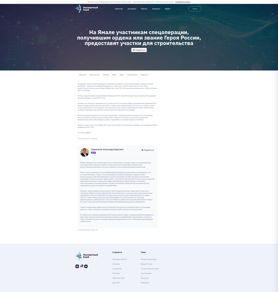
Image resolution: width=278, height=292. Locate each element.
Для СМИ (116, 283)
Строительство (132, 75)
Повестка (119, 9)
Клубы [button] (167, 9)
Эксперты (156, 9)
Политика (116, 264)
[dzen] (86, 266)
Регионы (106, 75)
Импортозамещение (149, 259)
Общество (82, 75)
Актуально (132, 9)
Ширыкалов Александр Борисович (107, 149)
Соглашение (117, 269)
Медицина (145, 283)
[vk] (77, 266)
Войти (195, 9)
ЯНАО (114, 75)
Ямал (121, 75)
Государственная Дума (150, 269)
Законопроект (94, 75)
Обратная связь (118, 278)
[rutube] (81, 266)
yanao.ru (88, 133)
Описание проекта (119, 259)
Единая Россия (146, 264)
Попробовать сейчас (182, 2)
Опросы (144, 9)
